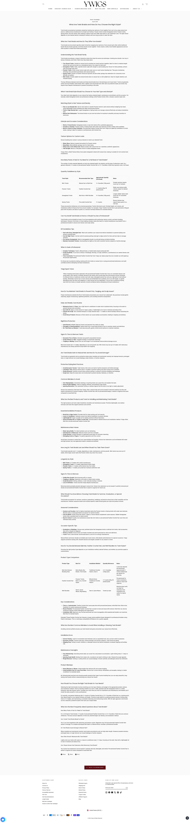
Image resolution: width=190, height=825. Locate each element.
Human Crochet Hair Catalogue (50, 803)
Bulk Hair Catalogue (47, 801)
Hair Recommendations (48, 796)
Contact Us (45, 785)
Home (91, 19)
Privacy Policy (45, 787)
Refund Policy (82, 790)
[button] (187, 818)
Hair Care (44, 794)
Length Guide (45, 799)
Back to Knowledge (96, 767)
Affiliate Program (83, 796)
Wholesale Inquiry (83, 783)
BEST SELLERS (100, 8)
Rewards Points (82, 792)
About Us (44, 783)
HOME (50, 8)
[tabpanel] (95, 390)
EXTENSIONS (125, 8)
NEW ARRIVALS (112, 8)
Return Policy (82, 787)
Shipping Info (82, 785)
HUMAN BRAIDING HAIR (83, 8)
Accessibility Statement (48, 792)
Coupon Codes (82, 794)
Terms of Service (46, 790)
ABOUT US (136, 8)
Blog (80, 799)
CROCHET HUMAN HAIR (63, 8)
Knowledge (96, 19)
